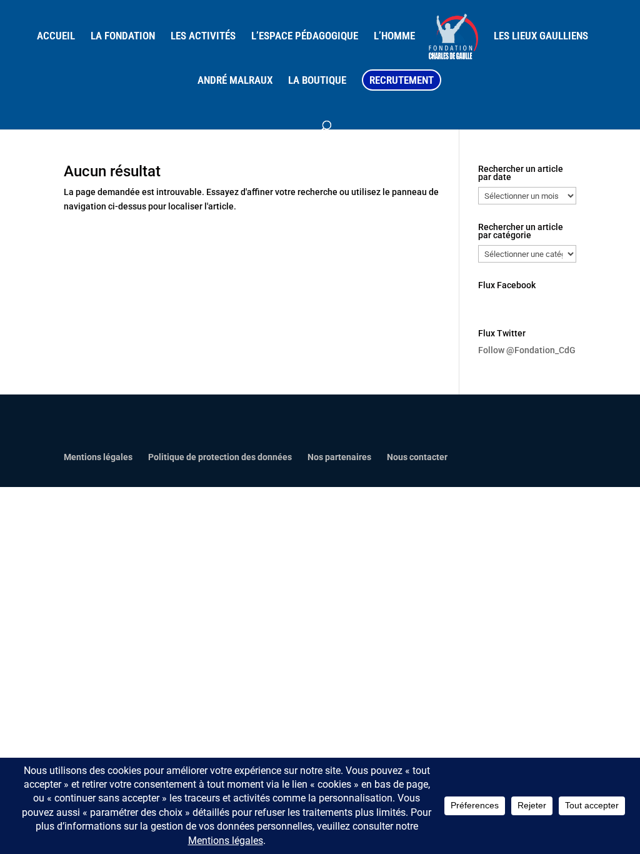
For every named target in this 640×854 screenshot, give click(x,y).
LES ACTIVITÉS (203, 36)
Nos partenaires (339, 457)
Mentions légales (98, 457)
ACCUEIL (56, 36)
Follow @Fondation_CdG (527, 350)
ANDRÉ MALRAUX (235, 81)
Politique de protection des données (220, 457)
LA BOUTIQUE (317, 81)
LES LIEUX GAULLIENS (541, 36)
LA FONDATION (123, 36)
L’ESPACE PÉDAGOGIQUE (304, 36)
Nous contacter (417, 457)
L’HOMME (394, 36)
